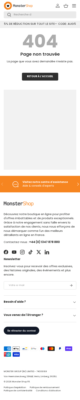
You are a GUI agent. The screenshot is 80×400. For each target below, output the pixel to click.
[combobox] (40, 14)
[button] (66, 6)
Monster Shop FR (21, 382)
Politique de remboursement (45, 388)
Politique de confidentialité (18, 391)
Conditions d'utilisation (48, 391)
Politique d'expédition (15, 388)
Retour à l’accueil (40, 76)
